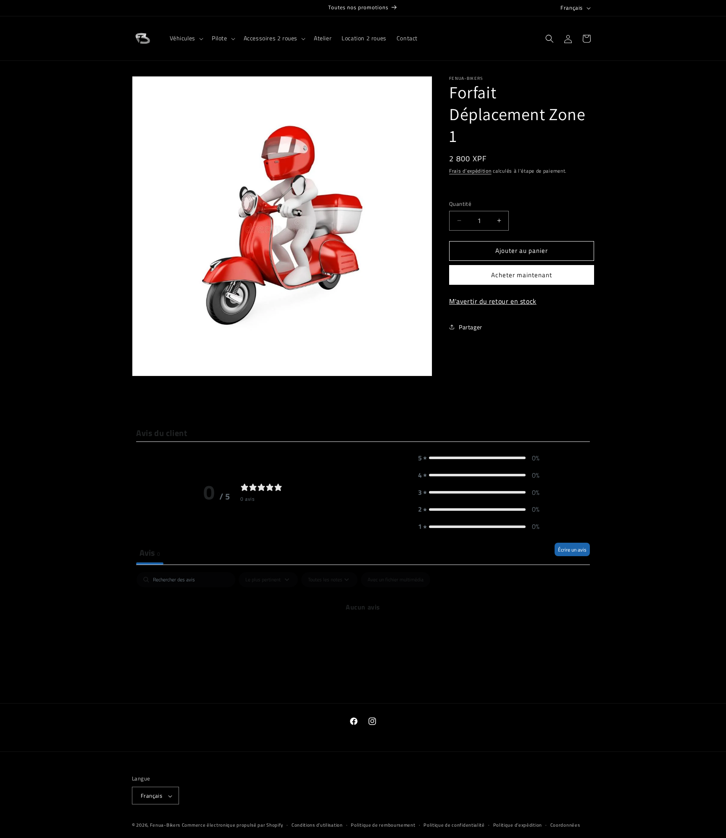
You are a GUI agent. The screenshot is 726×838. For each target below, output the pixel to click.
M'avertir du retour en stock (493, 301)
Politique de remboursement (383, 825)
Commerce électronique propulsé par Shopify (232, 825)
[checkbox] (395, 579)
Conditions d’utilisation (317, 825)
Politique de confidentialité (454, 825)
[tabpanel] (363, 635)
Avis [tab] (149, 552)
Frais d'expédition (470, 171)
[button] (186, 38)
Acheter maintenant (521, 275)
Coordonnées (565, 825)
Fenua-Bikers (165, 825)
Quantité (460, 204)
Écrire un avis (572, 550)
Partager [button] (470, 327)
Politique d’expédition (517, 825)
